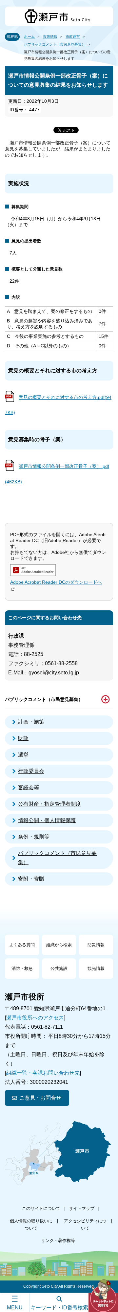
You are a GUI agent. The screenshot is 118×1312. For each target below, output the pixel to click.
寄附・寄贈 (31, 879)
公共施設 (59, 968)
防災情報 (96, 944)
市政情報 (50, 36)
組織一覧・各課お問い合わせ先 (43, 1073)
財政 (23, 738)
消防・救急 (22, 968)
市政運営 (73, 36)
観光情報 (96, 968)
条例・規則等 (33, 837)
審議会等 (28, 787)
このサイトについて (41, 1208)
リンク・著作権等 (58, 1240)
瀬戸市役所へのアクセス (35, 1017)
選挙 (23, 754)
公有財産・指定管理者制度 (49, 804)
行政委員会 (31, 771)
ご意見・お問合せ (40, 1098)
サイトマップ (81, 1208)
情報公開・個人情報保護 (47, 820)
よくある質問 (22, 944)
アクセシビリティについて (85, 1224)
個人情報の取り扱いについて (31, 1224)
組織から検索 (59, 944)
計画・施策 (31, 722)
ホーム (29, 36)
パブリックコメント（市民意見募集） (54, 44)
